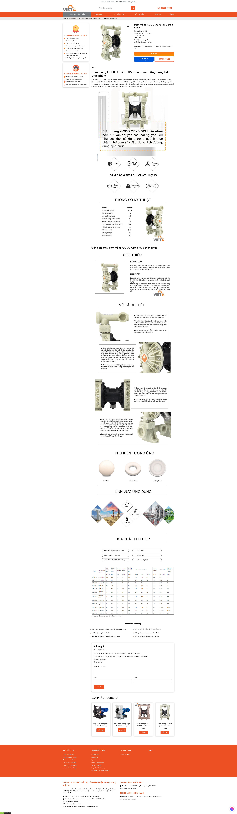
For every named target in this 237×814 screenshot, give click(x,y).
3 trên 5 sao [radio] (98, 662)
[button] (128, 26)
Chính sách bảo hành (69, 760)
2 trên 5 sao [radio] (96, 662)
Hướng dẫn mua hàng (69, 768)
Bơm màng (94, 757)
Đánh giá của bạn (100, 660)
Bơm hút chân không (97, 763)
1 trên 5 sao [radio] (94, 662)
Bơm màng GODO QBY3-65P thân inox (143, 726)
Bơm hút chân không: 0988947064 (76, 84)
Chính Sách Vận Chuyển (70, 757)
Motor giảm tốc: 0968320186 (75, 77)
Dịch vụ (158, 14)
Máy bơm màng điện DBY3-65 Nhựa (122, 725)
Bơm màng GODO (87, 18)
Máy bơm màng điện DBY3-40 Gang (101, 725)
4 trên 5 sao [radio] (100, 662)
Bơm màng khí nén (75, 18)
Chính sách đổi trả (68, 754)
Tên (95, 678)
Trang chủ (98, 14)
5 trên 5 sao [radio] (102, 662)
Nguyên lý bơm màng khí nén (100, 771)
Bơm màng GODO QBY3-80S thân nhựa (165, 726)
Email (136, 678)
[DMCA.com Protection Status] (5, 813)
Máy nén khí (95, 754)
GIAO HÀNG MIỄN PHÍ (69, 763)
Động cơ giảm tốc (96, 765)
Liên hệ (171, 14)
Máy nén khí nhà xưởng (98, 768)
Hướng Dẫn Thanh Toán (70, 765)
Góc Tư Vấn (139, 14)
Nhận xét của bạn (100, 666)
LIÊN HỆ (101, 730)
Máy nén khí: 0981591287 (74, 79)
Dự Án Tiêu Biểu (124, 754)
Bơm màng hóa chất (158, 46)
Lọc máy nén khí (96, 760)
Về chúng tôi (118, 14)
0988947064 (166, 8)
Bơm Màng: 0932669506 (73, 82)
